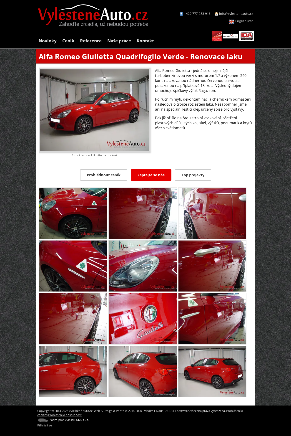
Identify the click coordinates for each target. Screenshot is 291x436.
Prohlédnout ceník (103, 174)
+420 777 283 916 (197, 13)
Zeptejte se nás (151, 174)
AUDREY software (177, 411)
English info (243, 21)
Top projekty (193, 174)
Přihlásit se (44, 425)
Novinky (48, 41)
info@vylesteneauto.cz (236, 13)
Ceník (68, 41)
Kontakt (145, 41)
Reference (91, 41)
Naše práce (119, 41)
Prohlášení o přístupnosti (65, 415)
